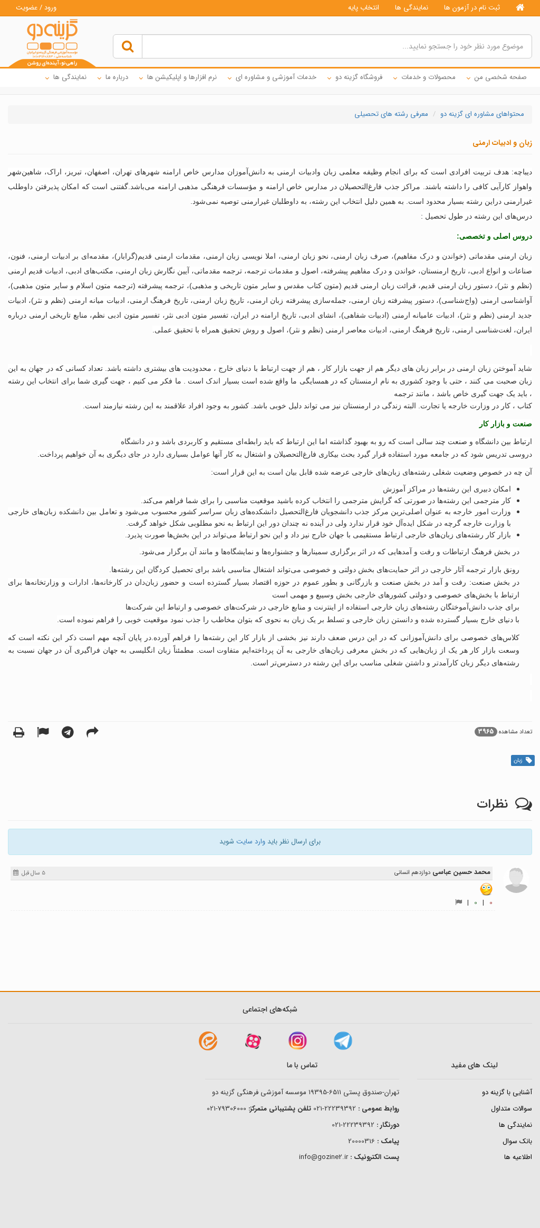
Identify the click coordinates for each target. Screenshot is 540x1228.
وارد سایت (250, 841)
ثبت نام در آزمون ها (472, 7)
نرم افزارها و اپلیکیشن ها (182, 77)
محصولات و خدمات (428, 77)
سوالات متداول (511, 1108)
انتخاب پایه (363, 7)
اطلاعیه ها (518, 1157)
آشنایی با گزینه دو (507, 1092)
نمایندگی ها (411, 7)
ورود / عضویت (36, 7)
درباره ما (116, 77)
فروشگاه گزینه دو (358, 77)
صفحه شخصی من (501, 77)
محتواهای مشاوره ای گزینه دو (482, 114)
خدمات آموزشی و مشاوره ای (276, 77)
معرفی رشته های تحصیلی (391, 114)
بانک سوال (517, 1141)
